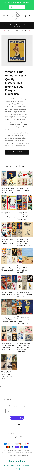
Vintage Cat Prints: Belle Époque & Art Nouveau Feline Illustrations (8, 346)
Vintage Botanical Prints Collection (23, 189)
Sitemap (6, 395)
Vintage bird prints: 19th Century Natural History (24, 294)
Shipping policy (12, 455)
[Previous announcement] (3, 25)
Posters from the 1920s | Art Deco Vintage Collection (8, 268)
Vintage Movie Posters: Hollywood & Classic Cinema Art (9, 215)
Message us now (18, 7)
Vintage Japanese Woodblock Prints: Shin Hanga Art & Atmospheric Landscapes (23, 347)
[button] (4, 16)
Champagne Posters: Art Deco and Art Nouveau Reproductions (24, 320)
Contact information (23, 455)
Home (1, 383)
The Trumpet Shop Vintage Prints (16, 450)
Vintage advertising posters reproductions (8, 241)
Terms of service (28, 452)
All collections (8, 399)
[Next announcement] (30, 25)
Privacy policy (19, 452)
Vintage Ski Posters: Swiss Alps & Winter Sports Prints (8, 190)
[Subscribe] (26, 411)
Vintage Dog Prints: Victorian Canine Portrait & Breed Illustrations (8, 375)
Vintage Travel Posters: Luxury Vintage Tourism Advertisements (23, 216)
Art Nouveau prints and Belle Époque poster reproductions (8, 319)
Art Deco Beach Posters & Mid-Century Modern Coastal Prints (23, 269)
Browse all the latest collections (15, 152)
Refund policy (10, 452)
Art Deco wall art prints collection (7, 293)
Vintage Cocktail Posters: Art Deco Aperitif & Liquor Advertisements (23, 242)
